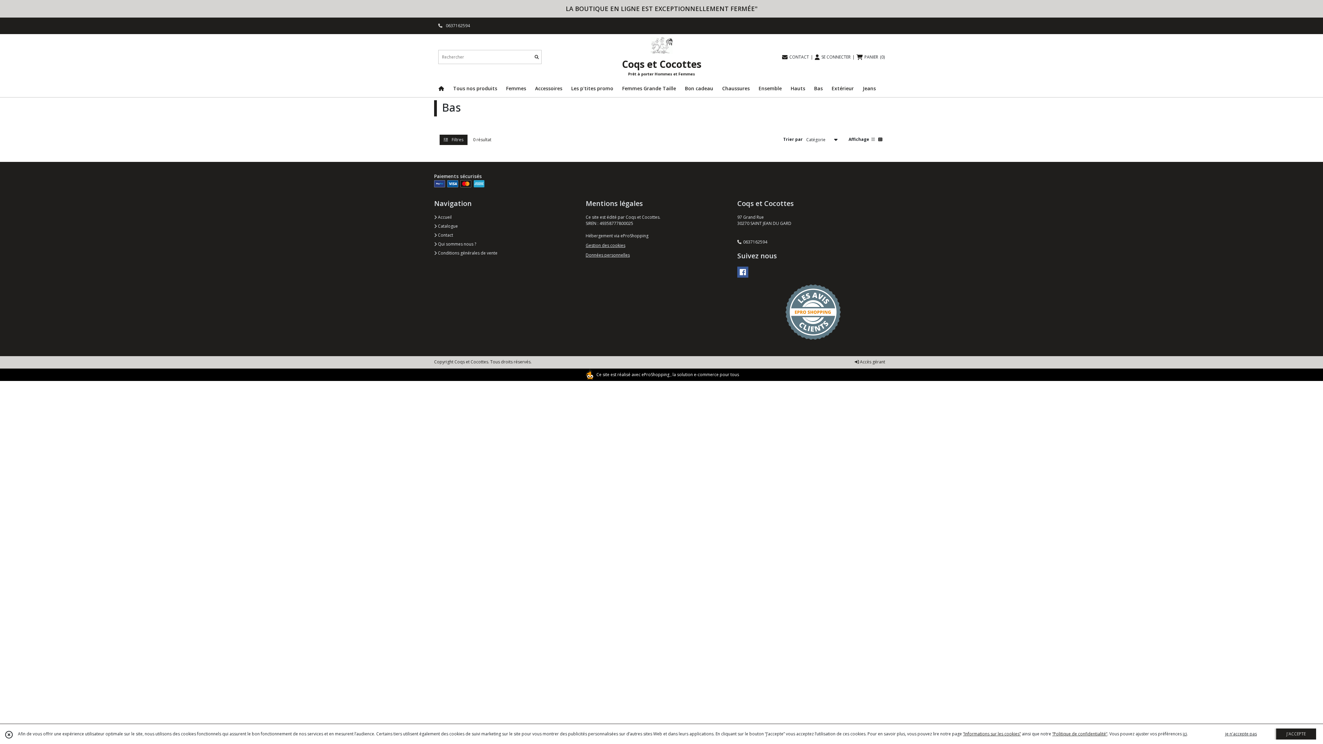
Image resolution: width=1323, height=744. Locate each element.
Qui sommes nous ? (456, 244)
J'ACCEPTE (1296, 734)
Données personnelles (608, 255)
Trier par (793, 139)
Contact (445, 235)
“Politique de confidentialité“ (1079, 734)
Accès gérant (872, 362)
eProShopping (655, 375)
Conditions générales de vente (467, 253)
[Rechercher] (536, 57)
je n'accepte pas (1241, 734)
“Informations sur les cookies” (992, 734)
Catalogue (447, 226)
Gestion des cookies (605, 245)
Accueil (444, 217)
